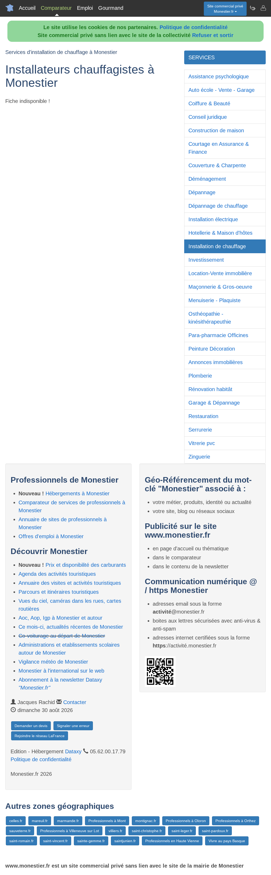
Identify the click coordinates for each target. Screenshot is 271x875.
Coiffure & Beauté (209, 103)
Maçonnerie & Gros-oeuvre (220, 287)
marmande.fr (68, 821)
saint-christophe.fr (147, 831)
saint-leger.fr (181, 831)
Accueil (27, 8)
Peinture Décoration (211, 349)
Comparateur (56, 8)
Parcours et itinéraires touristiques (59, 592)
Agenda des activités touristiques (57, 574)
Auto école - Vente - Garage (221, 90)
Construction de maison (216, 130)
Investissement (206, 260)
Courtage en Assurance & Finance (218, 148)
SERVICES (201, 57)
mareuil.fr (40, 821)
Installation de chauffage (217, 246)
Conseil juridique (207, 117)
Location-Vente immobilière (220, 273)
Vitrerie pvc (201, 443)
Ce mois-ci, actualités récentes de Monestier (71, 627)
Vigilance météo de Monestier (53, 662)
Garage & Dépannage (214, 403)
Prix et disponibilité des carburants (86, 565)
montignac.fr (145, 821)
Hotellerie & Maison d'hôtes (220, 233)
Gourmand (110, 8)
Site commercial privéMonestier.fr (225, 8)
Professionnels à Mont (107, 821)
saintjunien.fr (125, 841)
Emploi (85, 8)
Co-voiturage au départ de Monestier (62, 636)
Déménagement (207, 179)
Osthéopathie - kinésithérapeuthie (209, 318)
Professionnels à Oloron (186, 821)
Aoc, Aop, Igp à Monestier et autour (60, 618)
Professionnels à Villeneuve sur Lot (69, 831)
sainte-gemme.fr (91, 841)
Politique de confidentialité (194, 27)
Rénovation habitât (210, 389)
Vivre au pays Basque (227, 841)
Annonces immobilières (215, 362)
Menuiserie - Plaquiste (214, 300)
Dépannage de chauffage (218, 206)
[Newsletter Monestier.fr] (252, 8)
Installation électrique (213, 219)
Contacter (74, 702)
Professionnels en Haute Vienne (172, 841)
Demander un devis (31, 726)
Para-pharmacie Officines (218, 335)
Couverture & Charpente (217, 165)
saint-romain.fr (21, 841)
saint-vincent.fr (55, 841)
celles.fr (15, 821)
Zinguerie (199, 457)
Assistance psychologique (218, 76)
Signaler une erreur (73, 726)
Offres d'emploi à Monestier (51, 536)
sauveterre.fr (20, 831)
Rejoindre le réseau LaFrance (40, 736)
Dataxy (73, 751)
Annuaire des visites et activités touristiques (70, 583)
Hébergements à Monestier (78, 493)
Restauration (203, 416)
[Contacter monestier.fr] (263, 8)
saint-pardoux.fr (215, 831)
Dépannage (201, 192)
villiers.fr (115, 831)
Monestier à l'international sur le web (61, 671)
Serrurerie (200, 430)
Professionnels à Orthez (235, 821)
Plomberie (200, 376)
